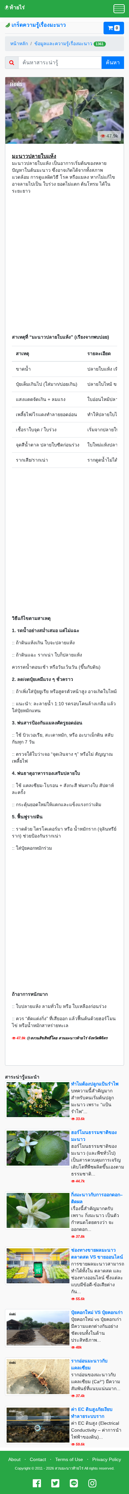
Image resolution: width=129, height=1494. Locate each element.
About (14, 1459)
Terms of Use (69, 1459)
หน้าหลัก (19, 43)
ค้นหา (113, 62)
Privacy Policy (106, 1459)
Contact (38, 1459)
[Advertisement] (64, 264)
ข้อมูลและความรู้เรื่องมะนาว (63, 43)
